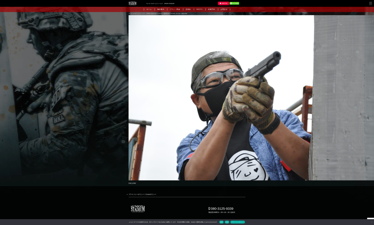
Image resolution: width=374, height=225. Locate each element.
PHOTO (199, 9)
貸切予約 (224, 3)
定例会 (188, 9)
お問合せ (224, 9)
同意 (221, 222)
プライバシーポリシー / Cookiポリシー (142, 194)
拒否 (227, 222)
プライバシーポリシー (237, 222)
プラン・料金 (175, 9)
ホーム (149, 9)
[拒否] (372, 222)
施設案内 (160, 9)
